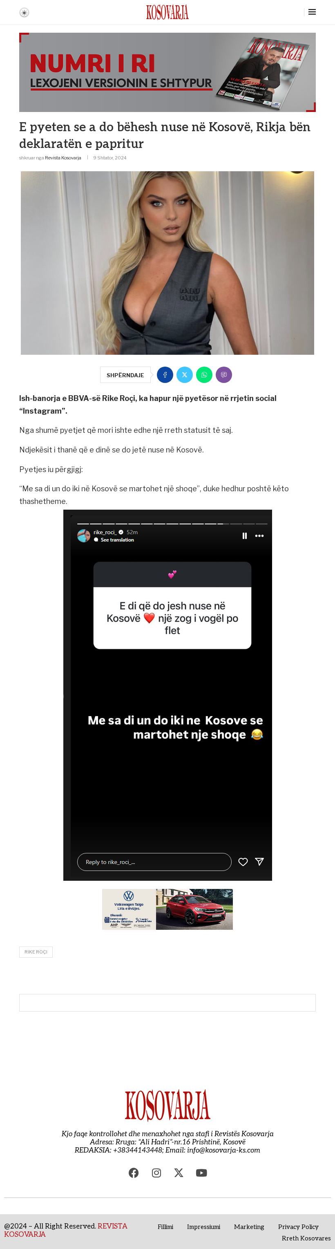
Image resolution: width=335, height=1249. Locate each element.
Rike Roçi (36, 952)
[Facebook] (134, 1173)
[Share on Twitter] (184, 375)
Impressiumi (203, 1227)
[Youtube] (201, 1173)
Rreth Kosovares (306, 1238)
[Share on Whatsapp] (204, 375)
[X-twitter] (179, 1173)
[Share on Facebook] (165, 375)
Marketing (249, 1227)
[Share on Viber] (224, 375)
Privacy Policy (298, 1227)
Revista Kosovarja (63, 158)
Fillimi (165, 1227)
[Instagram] (156, 1173)
